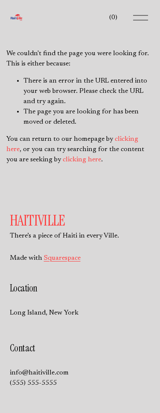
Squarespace (62, 258)
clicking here (82, 159)
